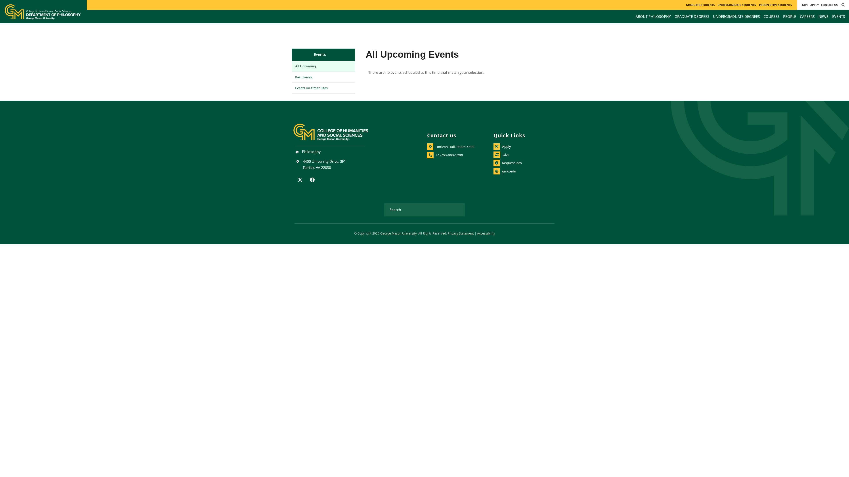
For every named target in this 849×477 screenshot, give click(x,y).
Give (805, 5)
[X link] (300, 180)
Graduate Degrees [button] (692, 16)
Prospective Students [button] (775, 5)
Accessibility (486, 233)
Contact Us (829, 5)
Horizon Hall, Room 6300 (455, 146)
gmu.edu (509, 171)
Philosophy (311, 151)
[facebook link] (312, 180)
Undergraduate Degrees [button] (736, 16)
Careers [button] (807, 16)
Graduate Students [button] (700, 5)
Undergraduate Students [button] (737, 5)
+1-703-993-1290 (449, 155)
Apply (814, 5)
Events (320, 54)
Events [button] (838, 16)
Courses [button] (771, 16)
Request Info (512, 163)
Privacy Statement (461, 233)
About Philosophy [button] (653, 16)
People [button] (789, 16)
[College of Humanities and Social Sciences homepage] (335, 129)
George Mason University (398, 233)
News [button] (823, 16)
